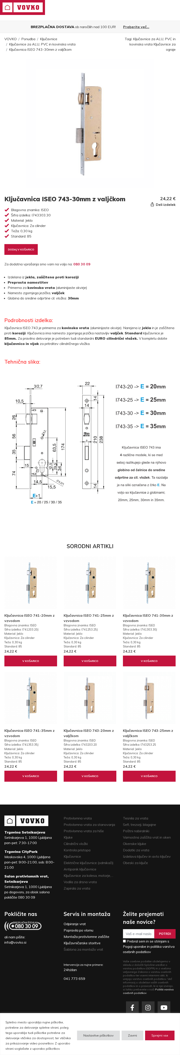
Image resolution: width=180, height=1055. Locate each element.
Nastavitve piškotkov (98, 1035)
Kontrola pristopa (77, 850)
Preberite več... (136, 27)
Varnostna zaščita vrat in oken (147, 837)
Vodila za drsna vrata (80, 882)
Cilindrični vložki (76, 843)
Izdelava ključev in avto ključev (147, 856)
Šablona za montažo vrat (83, 949)
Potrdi (165, 934)
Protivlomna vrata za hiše (84, 831)
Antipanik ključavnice (80, 869)
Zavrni (132, 1035)
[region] (90, 1034)
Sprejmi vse (159, 1035)
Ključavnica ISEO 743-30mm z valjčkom (40, 49)
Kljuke (68, 837)
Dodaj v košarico (21, 249)
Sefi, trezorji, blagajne (139, 824)
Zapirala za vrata (77, 888)
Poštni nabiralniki (136, 831)
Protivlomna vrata (78, 818)
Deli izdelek (165, 204)
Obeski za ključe (135, 863)
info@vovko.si (15, 942)
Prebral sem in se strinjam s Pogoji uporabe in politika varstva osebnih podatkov (149, 946)
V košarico (30, 661)
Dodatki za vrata (136, 850)
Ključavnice (48, 39)
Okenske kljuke (134, 843)
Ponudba (28, 39)
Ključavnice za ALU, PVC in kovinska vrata (42, 44)
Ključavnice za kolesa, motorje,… (88, 875)
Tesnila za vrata (135, 818)
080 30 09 (81, 264)
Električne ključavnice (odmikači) (88, 863)
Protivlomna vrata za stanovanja (89, 824)
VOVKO (10, 39)
